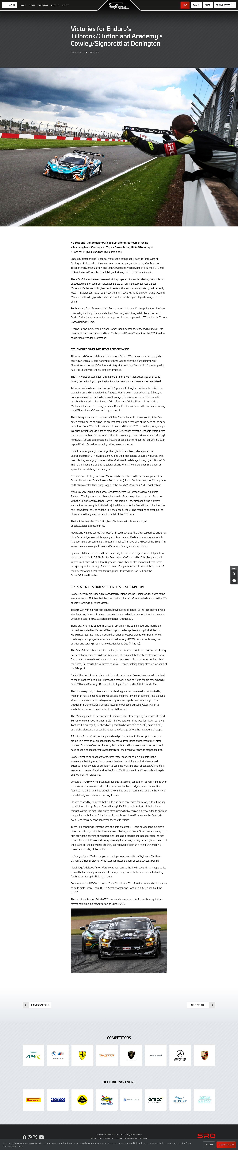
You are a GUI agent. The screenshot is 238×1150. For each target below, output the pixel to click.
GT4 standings (113, 252)
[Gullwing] (180, 1100)
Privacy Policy (131, 1138)
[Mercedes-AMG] (180, 1055)
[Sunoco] (107, 1100)
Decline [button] (209, 1144)
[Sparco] (58, 1100)
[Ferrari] (82, 1055)
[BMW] (58, 1055)
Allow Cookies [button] (226, 1144)
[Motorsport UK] (131, 1100)
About (93, 1138)
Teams (119, 1138)
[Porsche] (205, 1055)
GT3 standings (95, 252)
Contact (143, 1138)
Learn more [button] (17, 1146)
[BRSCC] (156, 1100)
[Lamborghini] (131, 1055)
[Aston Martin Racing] (33, 1055)
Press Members (106, 1138)
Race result (79, 252)
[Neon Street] (205, 1100)
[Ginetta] (107, 1055)
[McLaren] (156, 1055)
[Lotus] (82, 1100)
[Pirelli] (33, 1100)
